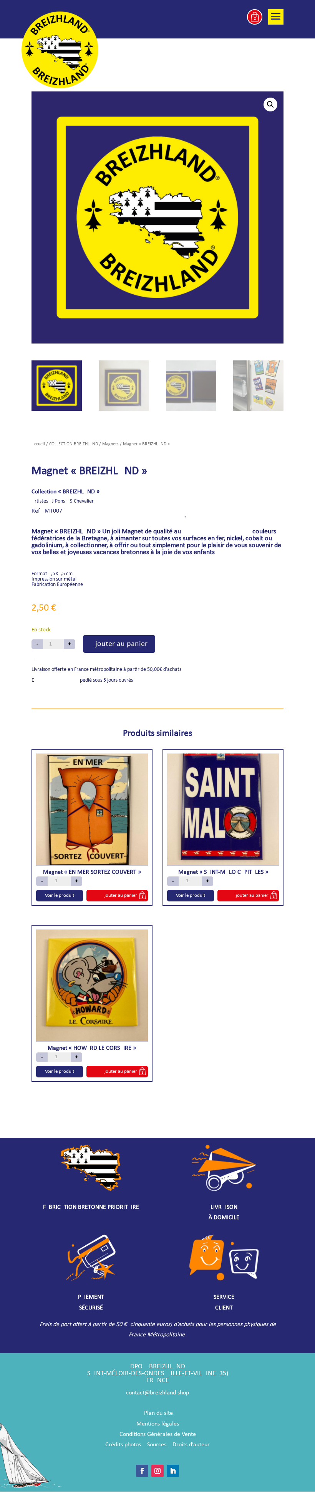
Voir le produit (59, 895)
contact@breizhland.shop (157, 1393)
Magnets (110, 444)
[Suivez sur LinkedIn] (173, 1471)
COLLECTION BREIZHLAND (73, 444)
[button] (270, 104)
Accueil (38, 444)
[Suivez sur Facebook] (142, 1471)
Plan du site (158, 1413)
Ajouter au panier (119, 644)
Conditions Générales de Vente (157, 1434)
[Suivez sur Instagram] (157, 1471)
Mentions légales (157, 1424)
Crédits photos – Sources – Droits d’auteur (157, 1445)
